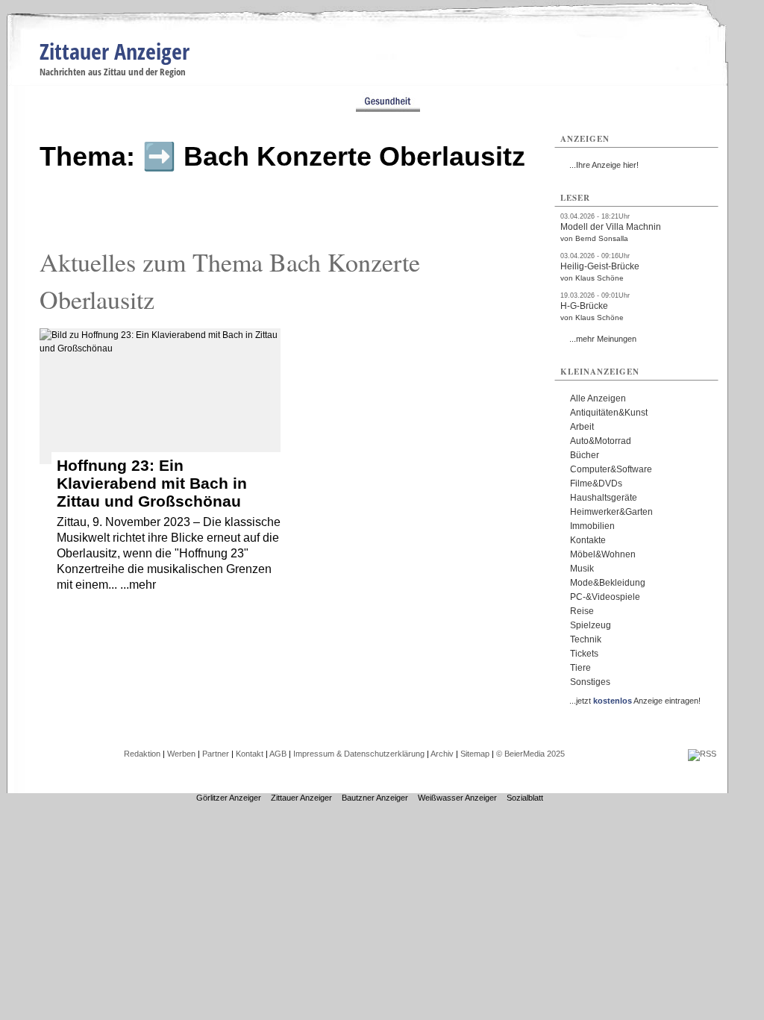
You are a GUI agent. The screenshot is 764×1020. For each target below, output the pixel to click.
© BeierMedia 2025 (530, 753)
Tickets (584, 653)
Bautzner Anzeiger (375, 797)
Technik (585, 639)
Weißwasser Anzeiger (457, 797)
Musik (582, 568)
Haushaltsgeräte (603, 497)
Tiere (580, 668)
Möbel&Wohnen (603, 554)
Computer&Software (611, 469)
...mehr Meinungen (602, 338)
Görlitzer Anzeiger (228, 797)
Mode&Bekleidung (607, 582)
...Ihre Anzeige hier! (604, 165)
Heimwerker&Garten (611, 512)
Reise (582, 611)
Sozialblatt (525, 797)
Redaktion (142, 753)
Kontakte (588, 540)
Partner (215, 753)
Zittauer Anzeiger (115, 51)
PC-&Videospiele (605, 597)
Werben (181, 753)
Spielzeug (590, 625)
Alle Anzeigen (598, 398)
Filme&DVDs (596, 483)
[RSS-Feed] (702, 753)
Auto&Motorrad (600, 441)
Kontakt (249, 753)
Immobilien (592, 526)
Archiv (442, 753)
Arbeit (582, 427)
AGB (277, 753)
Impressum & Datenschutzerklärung (359, 753)
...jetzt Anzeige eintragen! (635, 700)
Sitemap (474, 753)
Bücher (584, 455)
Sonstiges (590, 682)
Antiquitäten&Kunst (609, 412)
